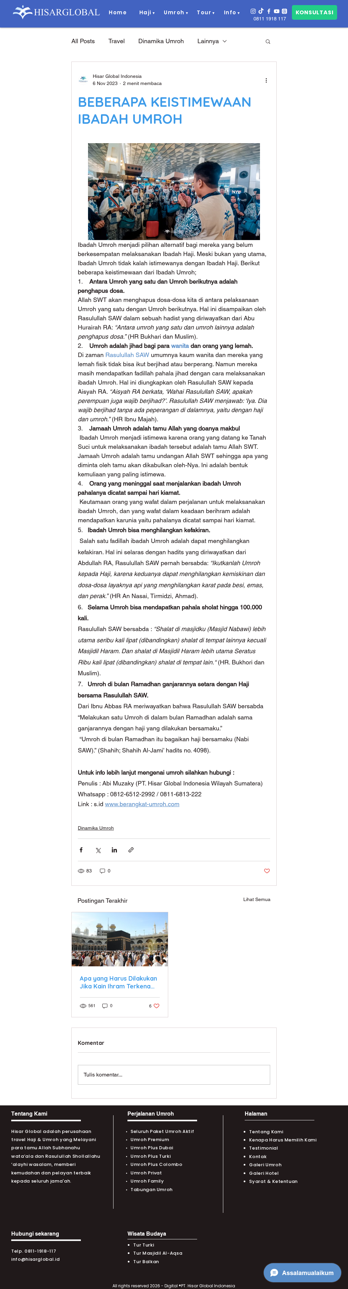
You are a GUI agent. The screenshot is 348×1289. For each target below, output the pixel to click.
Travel (116, 41)
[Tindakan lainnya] (266, 80)
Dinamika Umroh (161, 41)
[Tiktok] (261, 11)
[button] (146, 12)
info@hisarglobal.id (35, 1259)
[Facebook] (268, 11)
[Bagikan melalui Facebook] (81, 850)
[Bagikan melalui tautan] (131, 850)
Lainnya (208, 41)
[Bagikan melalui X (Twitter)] (97, 850)
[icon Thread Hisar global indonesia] (284, 11)
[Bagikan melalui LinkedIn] (114, 850)
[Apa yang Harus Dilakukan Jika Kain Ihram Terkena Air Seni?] (120, 939)
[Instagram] (253, 11)
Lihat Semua (257, 899)
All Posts (83, 41)
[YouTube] (276, 11)
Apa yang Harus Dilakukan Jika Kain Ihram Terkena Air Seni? (118, 982)
